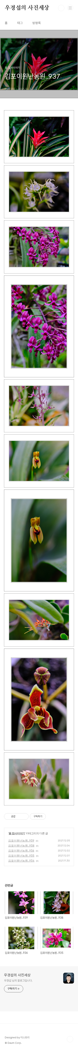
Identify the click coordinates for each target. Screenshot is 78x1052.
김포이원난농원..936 (21, 850)
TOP (70, 1039)
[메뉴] (70, 8)
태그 (20, 23)
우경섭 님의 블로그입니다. (18, 980)
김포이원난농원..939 (21, 840)
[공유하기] (19, 816)
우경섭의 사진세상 (27, 8)
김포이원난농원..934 (21, 860)
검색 (61, 8)
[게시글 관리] (24, 816)
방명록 (36, 23)
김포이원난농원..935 (21, 855)
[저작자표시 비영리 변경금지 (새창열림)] (51, 816)
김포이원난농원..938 (21, 845)
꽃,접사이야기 (17, 833)
